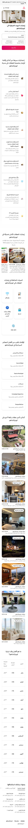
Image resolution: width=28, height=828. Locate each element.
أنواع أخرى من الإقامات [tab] (10, 788)
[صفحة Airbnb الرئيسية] (24, 7)
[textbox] (19, 43)
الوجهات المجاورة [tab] (21, 788)
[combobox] (13, 37)
